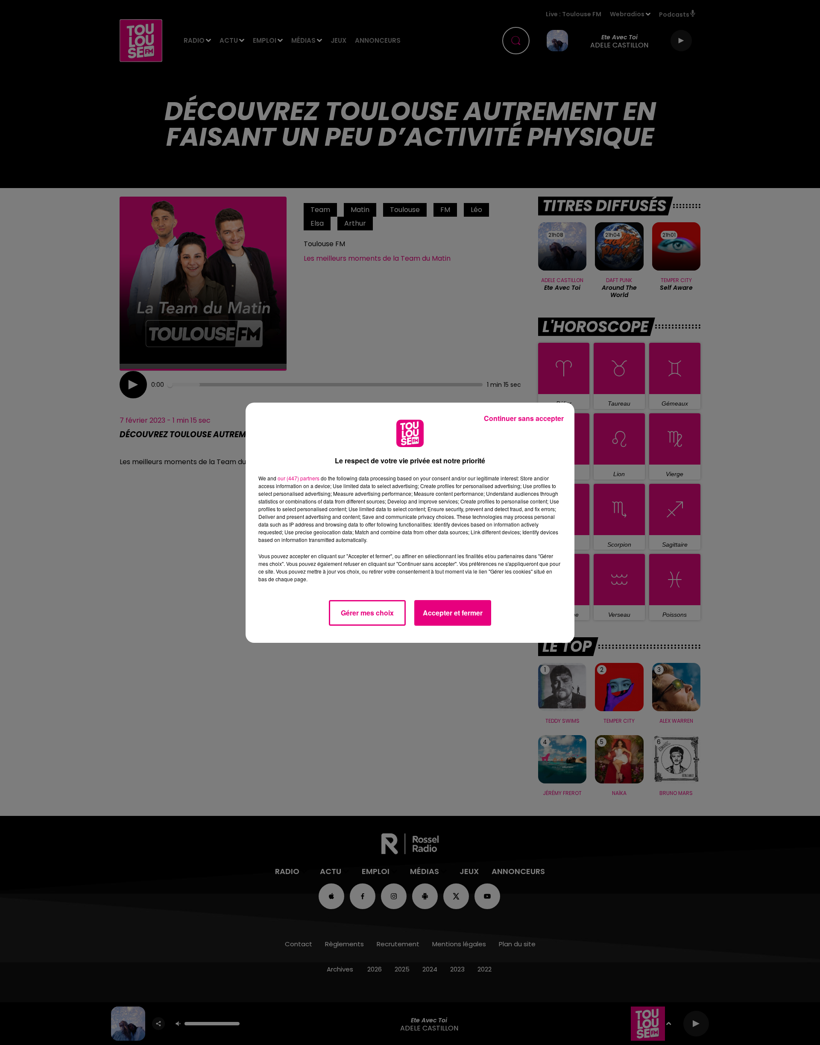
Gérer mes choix (367, 613)
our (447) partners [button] (298, 478)
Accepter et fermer (453, 613)
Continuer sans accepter (524, 418)
